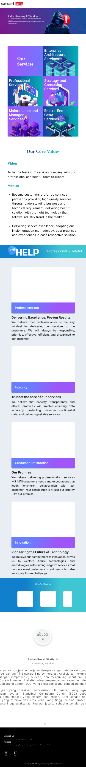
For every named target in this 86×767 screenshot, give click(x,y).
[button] (5, 21)
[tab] (41, 724)
